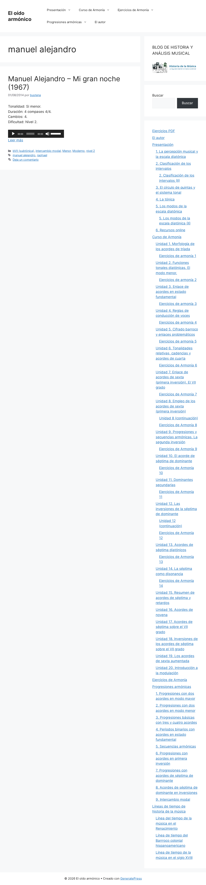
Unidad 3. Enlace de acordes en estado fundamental (172, 292)
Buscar (157, 95)
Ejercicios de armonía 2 (178, 280)
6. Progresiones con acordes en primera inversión (172, 758)
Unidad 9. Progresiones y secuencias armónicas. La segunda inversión (177, 437)
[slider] (56, 133)
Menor (66, 150)
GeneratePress (131, 878)
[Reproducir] (13, 134)
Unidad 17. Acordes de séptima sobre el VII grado (174, 627)
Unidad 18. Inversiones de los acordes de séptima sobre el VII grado (177, 644)
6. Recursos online (170, 230)
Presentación (56, 10)
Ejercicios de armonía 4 (178, 322)
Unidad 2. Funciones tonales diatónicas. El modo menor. (173, 268)
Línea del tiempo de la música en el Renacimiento (174, 823)
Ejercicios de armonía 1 (177, 256)
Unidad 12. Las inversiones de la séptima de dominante (176, 509)
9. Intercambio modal (173, 800)
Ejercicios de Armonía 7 (178, 394)
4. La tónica (165, 199)
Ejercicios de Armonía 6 (178, 365)
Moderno (78, 150)
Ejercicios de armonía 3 (178, 304)
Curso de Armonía (92, 10)
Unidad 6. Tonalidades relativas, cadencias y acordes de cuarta (174, 353)
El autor (100, 22)
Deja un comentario (26, 159)
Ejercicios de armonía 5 (178, 341)
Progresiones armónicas (64, 22)
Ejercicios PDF (163, 131)
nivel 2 (90, 150)
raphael (42, 155)
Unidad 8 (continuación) (178, 418)
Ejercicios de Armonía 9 (178, 449)
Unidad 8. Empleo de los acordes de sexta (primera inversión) (175, 406)
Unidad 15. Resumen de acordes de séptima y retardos (175, 598)
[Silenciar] (47, 134)
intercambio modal (48, 150)
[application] (36, 134)
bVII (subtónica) (23, 150)
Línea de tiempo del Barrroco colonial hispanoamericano (172, 840)
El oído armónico (19, 16)
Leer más (15, 140)
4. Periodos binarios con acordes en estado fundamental (175, 734)
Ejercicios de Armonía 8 (178, 425)
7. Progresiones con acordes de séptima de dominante (174, 775)
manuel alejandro (24, 155)
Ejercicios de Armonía (133, 10)
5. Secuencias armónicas (176, 746)
